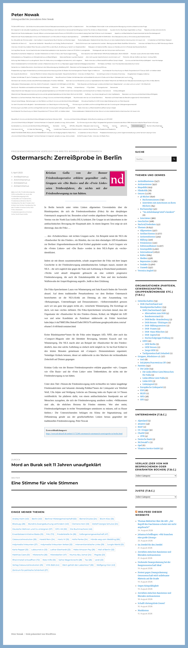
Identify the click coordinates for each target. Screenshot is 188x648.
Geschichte (143, 221)
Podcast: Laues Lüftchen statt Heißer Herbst (145, 53)
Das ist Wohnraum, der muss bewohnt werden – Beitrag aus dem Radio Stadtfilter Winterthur (106, 43)
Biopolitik (142, 187)
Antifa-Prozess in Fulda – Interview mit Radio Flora (93, 136)
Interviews (145, 218)
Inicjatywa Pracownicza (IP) (153, 362)
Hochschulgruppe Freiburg (157, 338)
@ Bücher (144, 196)
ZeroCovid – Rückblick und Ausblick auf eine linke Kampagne (30, 87)
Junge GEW (150, 350)
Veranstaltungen (137, 126)
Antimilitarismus (22, 180)
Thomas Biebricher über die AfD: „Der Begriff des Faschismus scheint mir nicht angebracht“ (157, 524)
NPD (142, 396)
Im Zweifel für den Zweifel (150, 545)
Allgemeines (146, 230)
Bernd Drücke (88, 519)
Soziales (144, 264)
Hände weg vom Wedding (105, 539)
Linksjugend (148, 384)
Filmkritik (142, 190)
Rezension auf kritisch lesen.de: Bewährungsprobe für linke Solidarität (127, 97)
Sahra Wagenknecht (70, 560)
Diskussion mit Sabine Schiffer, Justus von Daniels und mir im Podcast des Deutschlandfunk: (117, 47)
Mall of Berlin (106, 549)
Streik (62, 87)
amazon (141, 424)
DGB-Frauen (151, 329)
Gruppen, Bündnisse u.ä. (149, 356)
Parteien (142, 366)
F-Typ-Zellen (91, 87)
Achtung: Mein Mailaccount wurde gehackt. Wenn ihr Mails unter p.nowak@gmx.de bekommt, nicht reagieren (46, 60)
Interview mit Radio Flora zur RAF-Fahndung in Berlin (156, 43)
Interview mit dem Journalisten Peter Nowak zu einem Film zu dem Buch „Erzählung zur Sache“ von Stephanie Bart (48, 47)
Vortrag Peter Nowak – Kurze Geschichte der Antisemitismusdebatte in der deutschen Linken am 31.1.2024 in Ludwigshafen (50, 50)
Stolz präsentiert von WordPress (41, 634)
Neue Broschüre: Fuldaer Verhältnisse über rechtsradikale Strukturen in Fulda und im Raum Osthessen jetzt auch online (94, 77)
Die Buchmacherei (81, 529)
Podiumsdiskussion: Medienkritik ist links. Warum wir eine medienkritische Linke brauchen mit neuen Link (111, 40)
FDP (142, 390)
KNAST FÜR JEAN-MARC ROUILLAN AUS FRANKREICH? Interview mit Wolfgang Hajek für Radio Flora (43, 132)
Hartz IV (63, 539)
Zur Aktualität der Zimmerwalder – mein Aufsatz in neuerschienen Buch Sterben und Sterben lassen (43, 40)
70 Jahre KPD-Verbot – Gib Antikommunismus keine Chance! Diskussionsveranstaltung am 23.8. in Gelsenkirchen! (47, 26)
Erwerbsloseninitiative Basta (27, 534)
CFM (142, 436)
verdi (99, 560)
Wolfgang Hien (105, 565)
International (146, 252)
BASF (140, 427)
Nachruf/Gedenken (147, 224)
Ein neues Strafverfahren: (19, 74)
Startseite (56, 126)
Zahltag (69, 87)
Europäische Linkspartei (151, 387)
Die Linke (144, 369)
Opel (140, 445)
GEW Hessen (151, 347)
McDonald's (143, 442)
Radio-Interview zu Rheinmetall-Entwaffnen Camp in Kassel (104, 60)
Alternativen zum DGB (155, 313)
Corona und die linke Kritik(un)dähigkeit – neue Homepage (144, 60)
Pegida (99, 555)
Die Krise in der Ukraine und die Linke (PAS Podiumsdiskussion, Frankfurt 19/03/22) (37, 80)
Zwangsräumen (102, 87)
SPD (142, 399)
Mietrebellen (58, 555)
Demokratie (114, 87)
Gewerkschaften (145, 301)
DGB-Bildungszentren (155, 325)
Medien (143, 258)
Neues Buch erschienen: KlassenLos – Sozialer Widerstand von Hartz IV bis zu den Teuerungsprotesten (44, 53)
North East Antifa (22, 214)
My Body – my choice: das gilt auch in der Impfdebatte (102, 94)
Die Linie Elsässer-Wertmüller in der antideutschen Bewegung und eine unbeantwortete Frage (116, 26)
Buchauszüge (146, 209)
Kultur (143, 255)
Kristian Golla (25, 207)
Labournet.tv (39, 549)
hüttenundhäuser (148, 246)
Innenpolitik (146, 249)
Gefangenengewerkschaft (93, 534)
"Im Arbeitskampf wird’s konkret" (158, 212)
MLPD (143, 393)
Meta (48, 129)
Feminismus (146, 243)
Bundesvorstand (152, 316)
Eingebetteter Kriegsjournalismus (138, 74)
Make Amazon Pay (84, 549)
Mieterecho (40, 555)
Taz (88, 560)
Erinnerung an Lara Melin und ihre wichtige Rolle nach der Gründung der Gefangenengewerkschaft (105, 104)
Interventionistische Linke (89, 544)
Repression (145, 261)
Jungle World (115, 544)
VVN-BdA (52, 565)
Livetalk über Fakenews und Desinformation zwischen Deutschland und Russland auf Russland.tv (85, 129)
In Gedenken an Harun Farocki (88, 132)
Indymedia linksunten (25, 544)
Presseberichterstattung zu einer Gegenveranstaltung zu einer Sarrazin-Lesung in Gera (128, 132)
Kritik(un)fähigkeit (119, 91)
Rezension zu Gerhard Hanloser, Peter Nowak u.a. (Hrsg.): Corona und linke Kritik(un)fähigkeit (41, 97)
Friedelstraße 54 (66, 534)
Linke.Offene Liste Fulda (153, 378)
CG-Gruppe (143, 430)
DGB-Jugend (151, 335)
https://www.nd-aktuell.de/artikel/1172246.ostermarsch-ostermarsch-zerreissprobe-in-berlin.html (84, 434)
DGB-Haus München (155, 332)
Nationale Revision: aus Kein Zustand (71, 57)
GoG (142, 359)
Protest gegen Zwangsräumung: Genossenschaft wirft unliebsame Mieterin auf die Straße (153, 575)
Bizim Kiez (107, 519)
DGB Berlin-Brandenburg (157, 319)
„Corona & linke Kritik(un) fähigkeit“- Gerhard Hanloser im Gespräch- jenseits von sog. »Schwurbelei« (43, 122)
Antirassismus (20, 183)
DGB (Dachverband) (151, 310)
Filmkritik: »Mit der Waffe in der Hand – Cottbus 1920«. (140, 57)
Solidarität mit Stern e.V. (19, 43)
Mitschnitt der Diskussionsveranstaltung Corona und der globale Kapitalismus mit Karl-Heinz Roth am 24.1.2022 (46, 94)
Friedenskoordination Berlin (21, 201)
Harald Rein (47, 539)
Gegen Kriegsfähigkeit (148, 586)
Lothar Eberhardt (60, 549)
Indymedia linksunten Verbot (56, 544)
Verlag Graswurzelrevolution (27, 565)
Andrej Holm (20, 519)
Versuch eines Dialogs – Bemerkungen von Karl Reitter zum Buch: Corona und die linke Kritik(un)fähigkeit (45, 101)
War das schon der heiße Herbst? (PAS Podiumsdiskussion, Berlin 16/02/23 (104, 53)
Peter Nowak (25, 14)
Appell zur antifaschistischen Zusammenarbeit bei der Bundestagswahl (137, 33)
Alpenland (142, 421)
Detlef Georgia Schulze (105, 524)
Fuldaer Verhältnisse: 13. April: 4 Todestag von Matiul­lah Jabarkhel (32, 77)
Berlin (37, 519)
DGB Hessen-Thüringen (156, 322)
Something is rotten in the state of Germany (111, 74)
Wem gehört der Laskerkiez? (78, 565)
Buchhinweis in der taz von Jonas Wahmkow (88, 97)
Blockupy (18, 524)
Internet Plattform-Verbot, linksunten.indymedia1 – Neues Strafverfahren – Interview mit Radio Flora (62, 74)
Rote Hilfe (49, 560)
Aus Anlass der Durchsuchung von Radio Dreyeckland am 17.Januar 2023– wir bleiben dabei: (132, 70)
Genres (114, 126)
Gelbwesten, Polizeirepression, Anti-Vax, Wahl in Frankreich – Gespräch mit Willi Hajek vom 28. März (43, 84)
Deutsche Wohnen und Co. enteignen (32, 529)
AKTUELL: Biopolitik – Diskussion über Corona (84, 126)
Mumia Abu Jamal (80, 555)
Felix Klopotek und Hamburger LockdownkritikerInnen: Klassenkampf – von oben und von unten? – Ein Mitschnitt (114, 84)
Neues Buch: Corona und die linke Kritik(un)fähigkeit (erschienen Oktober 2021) (36, 119)
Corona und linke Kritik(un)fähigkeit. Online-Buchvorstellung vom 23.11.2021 (88, 119)
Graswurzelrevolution (24, 539)
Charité (141, 433)
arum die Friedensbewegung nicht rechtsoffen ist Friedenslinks (21, 196)
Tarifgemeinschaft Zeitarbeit (155, 353)
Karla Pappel (20, 549)
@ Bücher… (124, 126)
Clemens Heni (80, 524)
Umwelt (143, 267)
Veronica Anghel (145, 270)
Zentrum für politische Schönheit (30, 570)
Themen (105, 126)
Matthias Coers (21, 555)
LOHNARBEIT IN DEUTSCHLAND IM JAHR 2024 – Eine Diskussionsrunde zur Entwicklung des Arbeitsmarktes (115, 36)
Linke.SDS (147, 381)
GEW (144, 341)
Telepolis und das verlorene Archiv (155, 30)
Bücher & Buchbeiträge (154, 126)
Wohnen (55, 87)
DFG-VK (61, 529)
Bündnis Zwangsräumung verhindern (48, 524)
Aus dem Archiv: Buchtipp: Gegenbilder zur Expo (126, 30)
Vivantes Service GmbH (149, 448)
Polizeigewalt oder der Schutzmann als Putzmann (109, 50)
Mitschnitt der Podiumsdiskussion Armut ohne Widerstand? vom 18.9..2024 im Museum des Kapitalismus (44, 36)
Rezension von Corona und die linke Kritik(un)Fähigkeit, (140, 94)
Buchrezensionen (150, 200)
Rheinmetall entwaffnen (26, 560)
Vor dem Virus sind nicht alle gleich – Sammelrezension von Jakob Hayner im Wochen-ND (39, 104)
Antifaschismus (21, 177)
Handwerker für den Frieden (21, 203)
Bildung (143, 240)
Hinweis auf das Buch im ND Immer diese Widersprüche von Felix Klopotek (105, 101)
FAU (50, 534)
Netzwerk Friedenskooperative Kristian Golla (21, 212)
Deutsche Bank (145, 439)
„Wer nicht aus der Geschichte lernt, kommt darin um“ (103, 57)
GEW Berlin (150, 344)
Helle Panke (80, 539)
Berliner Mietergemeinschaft (61, 519)
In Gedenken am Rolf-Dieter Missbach (160, 40)
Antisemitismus (79, 87)
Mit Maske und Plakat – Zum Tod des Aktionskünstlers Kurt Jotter (118, 64)
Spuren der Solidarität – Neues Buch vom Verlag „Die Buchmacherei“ (51, 43)
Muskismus (143, 610)
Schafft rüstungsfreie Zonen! (151, 603)
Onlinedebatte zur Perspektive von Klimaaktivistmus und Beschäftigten (34, 57)
